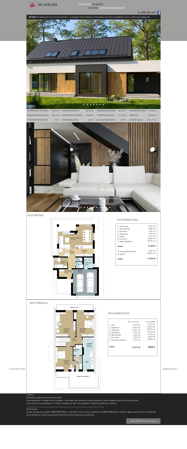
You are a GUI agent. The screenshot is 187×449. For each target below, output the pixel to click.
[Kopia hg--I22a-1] (83, 104)
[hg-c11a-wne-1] (77, 207)
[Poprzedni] (30, 64)
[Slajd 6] (93, 207)
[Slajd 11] (109, 207)
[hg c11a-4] (87, 207)
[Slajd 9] (103, 207)
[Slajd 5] (90, 207)
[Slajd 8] (100, 207)
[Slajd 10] (106, 207)
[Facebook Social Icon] (159, 12)
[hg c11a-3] (84, 207)
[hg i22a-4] (100, 104)
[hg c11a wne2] (80, 207)
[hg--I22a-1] (90, 104)
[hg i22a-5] (103, 104)
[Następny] (157, 64)
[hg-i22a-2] (93, 104)
